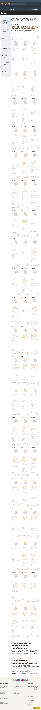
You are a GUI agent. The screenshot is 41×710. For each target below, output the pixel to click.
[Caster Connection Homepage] (5, 4)
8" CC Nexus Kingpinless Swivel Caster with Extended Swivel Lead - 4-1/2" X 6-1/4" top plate (34, 338)
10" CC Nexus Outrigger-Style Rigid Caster (15, 277)
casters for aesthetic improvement (18, 658)
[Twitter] (24, 680)
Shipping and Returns (30, 693)
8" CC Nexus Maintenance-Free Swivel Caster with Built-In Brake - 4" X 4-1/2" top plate (34, 308)
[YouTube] (27, 680)
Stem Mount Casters (3, 691)
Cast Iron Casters (16, 688)
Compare (14, 39)
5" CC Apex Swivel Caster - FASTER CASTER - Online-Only (25, 80)
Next (29, 640)
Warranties (29, 704)
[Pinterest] (22, 680)
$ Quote (36, 3)
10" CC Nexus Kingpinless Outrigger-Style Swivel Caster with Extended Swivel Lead (34, 249)
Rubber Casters (2, 693)
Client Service (31, 686)
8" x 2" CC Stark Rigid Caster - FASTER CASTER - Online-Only (24, 50)
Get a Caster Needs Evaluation (30, 0)
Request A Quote (30, 688)
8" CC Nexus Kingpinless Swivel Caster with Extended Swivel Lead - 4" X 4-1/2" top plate (25, 338)
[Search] (24, 4)
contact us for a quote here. (29, 671)
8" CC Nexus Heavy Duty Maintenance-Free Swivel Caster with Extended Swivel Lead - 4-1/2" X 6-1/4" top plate (34, 617)
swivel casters (22, 27)
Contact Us (21, 0)
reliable (20, 654)
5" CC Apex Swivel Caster (34, 135)
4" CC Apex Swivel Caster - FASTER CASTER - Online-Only (15, 108)
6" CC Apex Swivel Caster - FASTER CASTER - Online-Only (34, 49)
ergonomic (24, 654)
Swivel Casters (2, 687)
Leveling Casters (16, 693)
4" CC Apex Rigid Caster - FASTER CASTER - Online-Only (25, 108)
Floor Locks (2, 702)
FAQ (28, 695)
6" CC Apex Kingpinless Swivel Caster (25, 135)
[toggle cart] (30, 4)
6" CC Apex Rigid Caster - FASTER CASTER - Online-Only (15, 80)
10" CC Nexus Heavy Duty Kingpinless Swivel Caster (34, 189)
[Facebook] (15, 680)
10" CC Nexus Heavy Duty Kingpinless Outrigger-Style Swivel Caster (25, 161)
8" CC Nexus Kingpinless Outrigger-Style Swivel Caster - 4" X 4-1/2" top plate (24, 428)
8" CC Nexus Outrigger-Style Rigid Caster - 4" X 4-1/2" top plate (34, 427)
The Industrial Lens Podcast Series (37, 703)
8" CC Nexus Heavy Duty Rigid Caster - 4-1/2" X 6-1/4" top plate (15, 336)
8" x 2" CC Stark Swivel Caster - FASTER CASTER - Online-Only (15, 50)
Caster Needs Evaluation (29, 691)
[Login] (27, 4)
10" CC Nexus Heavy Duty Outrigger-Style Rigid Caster (34, 161)
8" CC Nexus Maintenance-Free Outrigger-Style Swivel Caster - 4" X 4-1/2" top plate (15, 520)
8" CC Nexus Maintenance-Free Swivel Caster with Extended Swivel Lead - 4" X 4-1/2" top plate (34, 368)
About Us (38, 0)
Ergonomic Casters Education (37, 699)
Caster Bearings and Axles (4, 703)
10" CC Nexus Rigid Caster (34, 218)
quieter (30, 654)
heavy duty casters (27, 670)
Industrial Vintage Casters (17, 692)
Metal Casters (2, 692)
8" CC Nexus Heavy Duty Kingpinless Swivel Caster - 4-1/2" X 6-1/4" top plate (34, 397)
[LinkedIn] (19, 680)
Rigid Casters (2, 688)
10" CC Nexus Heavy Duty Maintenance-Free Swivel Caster (15, 248)
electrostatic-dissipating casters (32, 657)
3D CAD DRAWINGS (34, 9)
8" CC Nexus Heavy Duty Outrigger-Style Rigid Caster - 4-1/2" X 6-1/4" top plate (15, 428)
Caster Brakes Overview (36, 701)
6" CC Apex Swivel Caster (34, 106)
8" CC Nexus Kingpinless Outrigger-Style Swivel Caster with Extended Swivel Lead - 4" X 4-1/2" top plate (15, 459)
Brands (15, 687)
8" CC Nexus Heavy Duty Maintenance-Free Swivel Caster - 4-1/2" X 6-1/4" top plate (25, 398)
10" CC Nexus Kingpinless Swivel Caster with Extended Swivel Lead (25, 220)
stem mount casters (15, 27)
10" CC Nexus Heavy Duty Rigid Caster (15, 219)
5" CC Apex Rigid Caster (15, 159)
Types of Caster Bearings (36, 697)
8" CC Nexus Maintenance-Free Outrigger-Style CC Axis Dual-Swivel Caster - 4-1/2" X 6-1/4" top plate (25, 552)
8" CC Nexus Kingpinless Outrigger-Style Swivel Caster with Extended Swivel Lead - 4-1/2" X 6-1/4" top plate (34, 552)
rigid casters (28, 27)
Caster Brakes (2, 701)
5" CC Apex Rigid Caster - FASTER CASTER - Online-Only (34, 80)
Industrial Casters (16, 691)
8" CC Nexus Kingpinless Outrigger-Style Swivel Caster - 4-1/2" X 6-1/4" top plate (25, 458)
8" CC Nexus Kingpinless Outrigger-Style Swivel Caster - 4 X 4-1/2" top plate (34, 457)
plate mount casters (33, 26)
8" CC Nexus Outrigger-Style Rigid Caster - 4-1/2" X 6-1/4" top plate (25, 367)
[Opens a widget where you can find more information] (36, 708)
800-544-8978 (14, 0)
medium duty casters (19, 670)
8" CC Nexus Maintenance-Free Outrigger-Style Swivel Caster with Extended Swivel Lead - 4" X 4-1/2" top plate (25, 585)
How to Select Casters (31, 673)
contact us (35, 30)
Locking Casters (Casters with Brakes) (19, 694)
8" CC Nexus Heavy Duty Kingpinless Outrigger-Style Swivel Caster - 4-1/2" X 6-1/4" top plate (34, 520)
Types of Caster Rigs (37, 693)
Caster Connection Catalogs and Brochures (30, 697)
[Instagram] (17, 680)
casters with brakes (34, 27)
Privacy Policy (30, 705)
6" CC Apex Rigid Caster (15, 135)
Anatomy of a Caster (37, 690)
